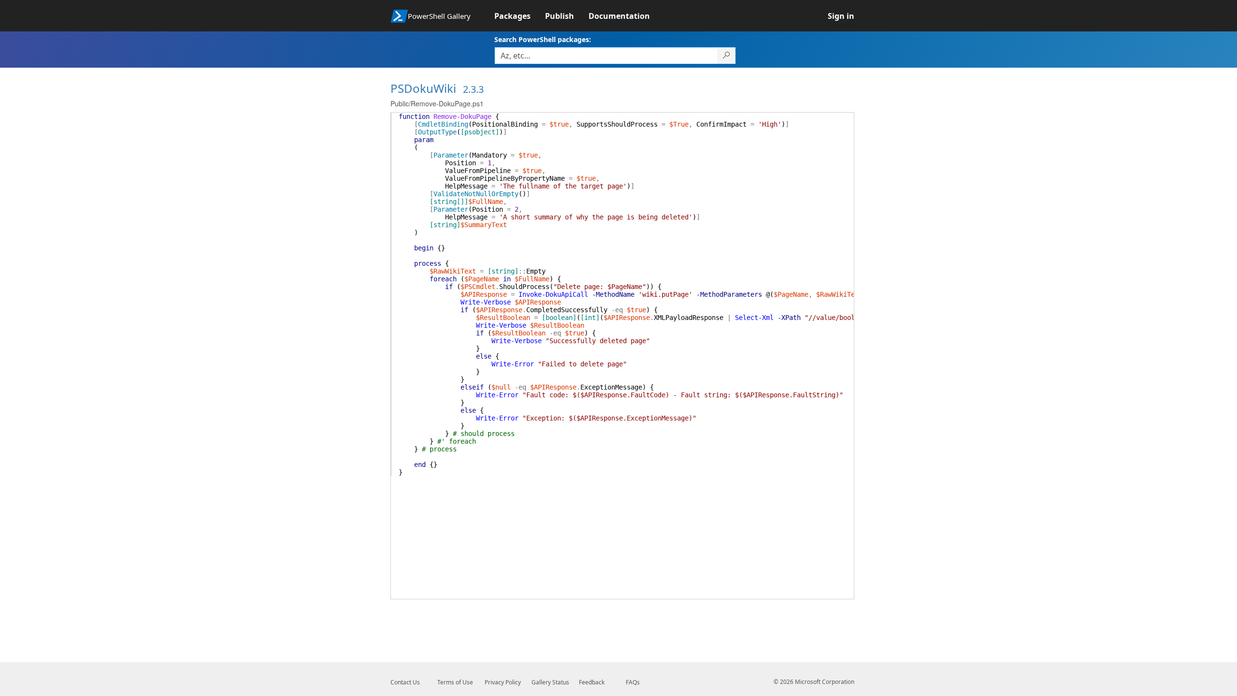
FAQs (633, 682)
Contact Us (405, 682)
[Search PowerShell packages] (726, 55)
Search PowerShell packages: (542, 39)
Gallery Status (550, 682)
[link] (519, 16)
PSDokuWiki (423, 88)
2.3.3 (473, 89)
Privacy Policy (503, 682)
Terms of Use (455, 682)
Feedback (591, 682)
